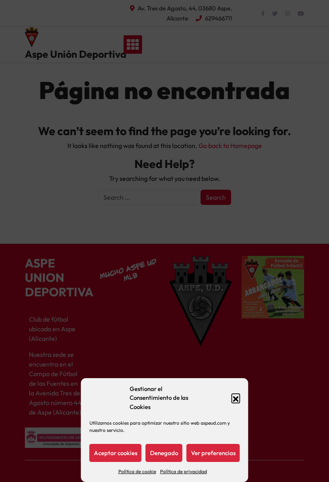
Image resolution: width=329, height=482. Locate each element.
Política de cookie (137, 471)
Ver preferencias (213, 453)
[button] (236, 398)
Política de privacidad (183, 471)
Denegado (164, 453)
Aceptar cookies (115, 453)
